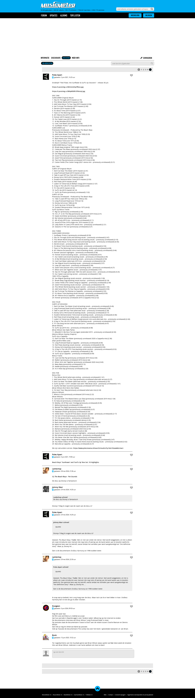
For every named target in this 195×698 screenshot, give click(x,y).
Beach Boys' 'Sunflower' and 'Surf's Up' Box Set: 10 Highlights (75, 462)
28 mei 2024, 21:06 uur (68, 471)
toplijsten (75, 15)
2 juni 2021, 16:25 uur (68, 77)
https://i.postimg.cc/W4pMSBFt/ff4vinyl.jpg (68, 91)
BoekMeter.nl (68, 695)
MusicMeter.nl (57, 695)
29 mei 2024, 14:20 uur (68, 490)
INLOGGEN (148, 15)
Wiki (105, 695)
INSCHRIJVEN (135, 15)
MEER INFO (75, 57)
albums (63, 15)
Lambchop (56, 469)
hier (112, 643)
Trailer (73, 540)
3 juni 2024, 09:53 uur (68, 608)
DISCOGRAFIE (55, 57)
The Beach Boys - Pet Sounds (66, 476)
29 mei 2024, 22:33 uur (68, 559)
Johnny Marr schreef (61, 522)
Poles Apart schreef (60, 567)
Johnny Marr (57, 487)
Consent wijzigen (120, 695)
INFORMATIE (45, 57)
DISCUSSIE (66, 57)
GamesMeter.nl (79, 695)
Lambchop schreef (60, 497)
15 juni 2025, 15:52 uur (68, 638)
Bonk (54, 635)
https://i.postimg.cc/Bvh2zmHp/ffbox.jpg (68, 87)
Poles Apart (57, 75)
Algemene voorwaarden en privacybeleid (140, 695)
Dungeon (56, 606)
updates (53, 15)
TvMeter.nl (89, 695)
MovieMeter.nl (46, 695)
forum (44, 15)
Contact (110, 695)
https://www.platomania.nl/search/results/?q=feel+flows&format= (98, 448)
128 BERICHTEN (47, 63)
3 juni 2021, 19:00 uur (68, 457)
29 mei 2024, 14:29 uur (68, 515)
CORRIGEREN (147, 58)
